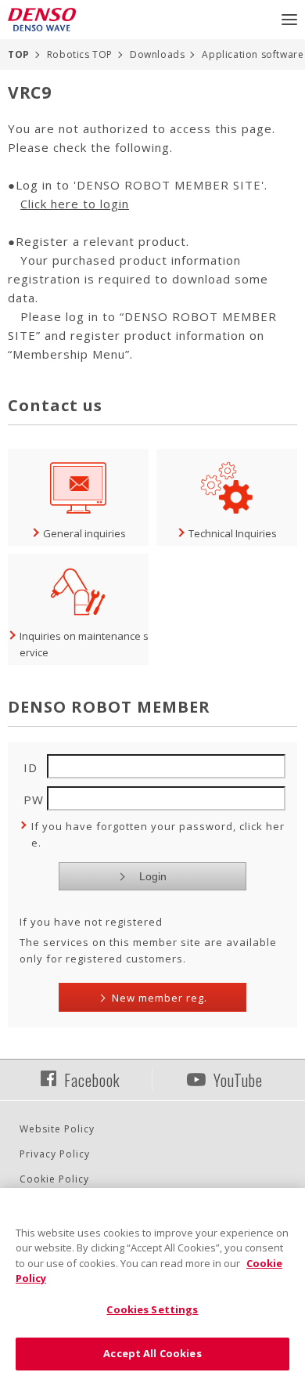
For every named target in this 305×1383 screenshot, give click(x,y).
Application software (252, 54)
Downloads (157, 54)
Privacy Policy (55, 1154)
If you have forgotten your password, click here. (158, 834)
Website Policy (57, 1129)
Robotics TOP (80, 54)
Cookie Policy (54, 1179)
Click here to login (74, 203)
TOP (19, 54)
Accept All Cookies (152, 1353)
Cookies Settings (152, 1309)
